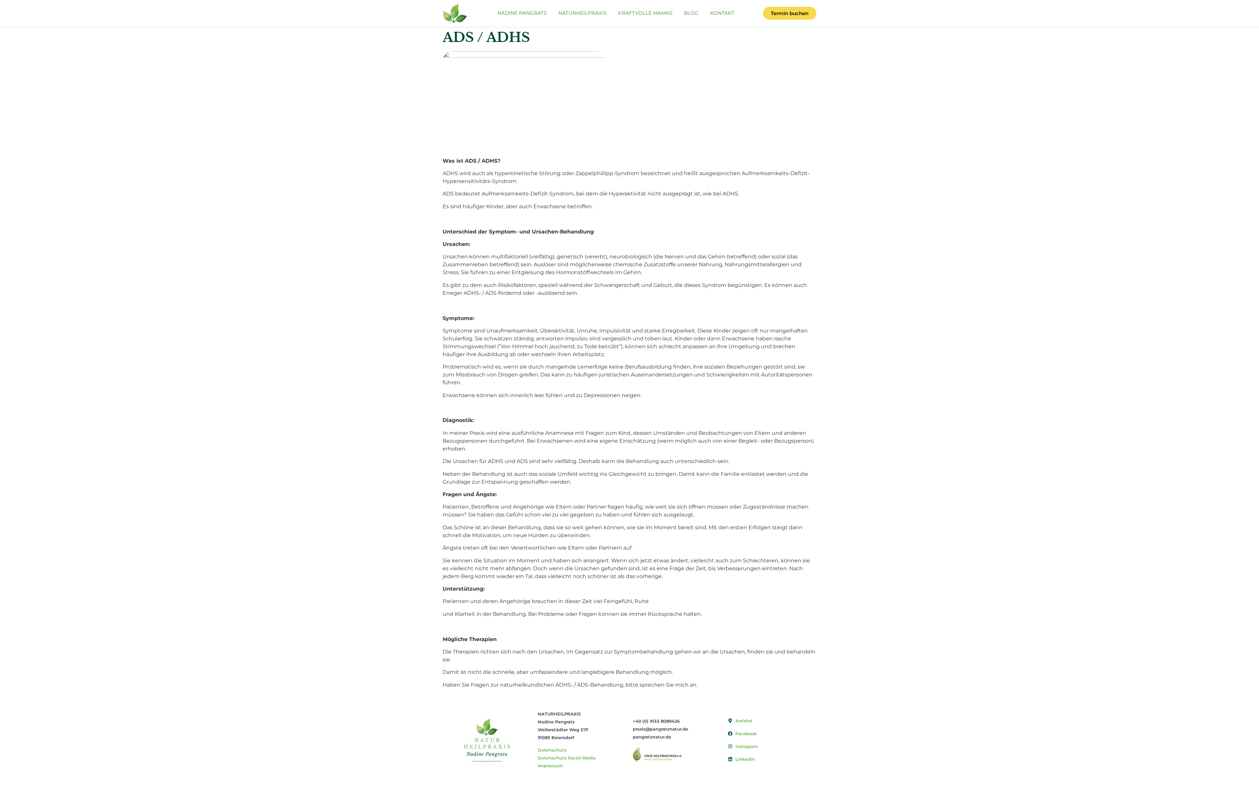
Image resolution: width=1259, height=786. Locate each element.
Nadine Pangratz (522, 13)
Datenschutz (552, 750)
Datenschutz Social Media (567, 757)
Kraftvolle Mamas (645, 13)
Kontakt (722, 13)
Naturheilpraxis (582, 13)
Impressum (550, 765)
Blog (691, 13)
